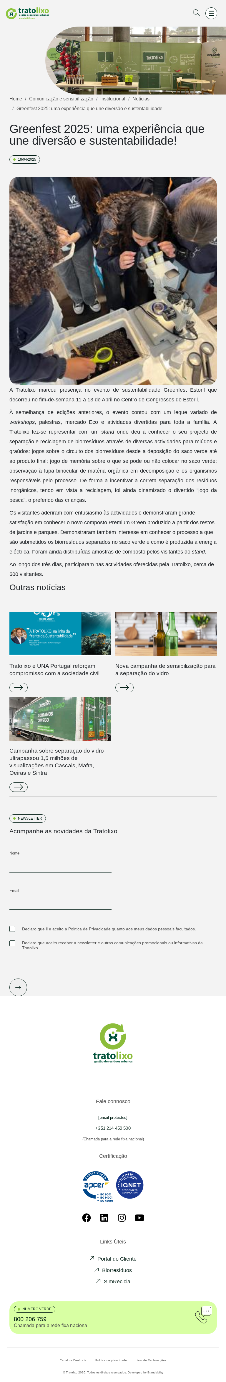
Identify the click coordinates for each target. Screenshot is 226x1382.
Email (14, 890)
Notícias (140, 98)
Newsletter (30, 818)
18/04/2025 (27, 159)
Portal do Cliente (117, 1259)
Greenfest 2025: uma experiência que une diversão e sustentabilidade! (90, 108)
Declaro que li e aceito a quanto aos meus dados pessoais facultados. (109, 929)
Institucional (112, 98)
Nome (14, 853)
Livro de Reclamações (151, 1360)
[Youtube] (139, 1217)
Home (15, 98)
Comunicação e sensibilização (61, 98)
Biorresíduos (117, 1270)
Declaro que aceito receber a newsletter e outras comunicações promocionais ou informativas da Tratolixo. (112, 945)
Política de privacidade (111, 1360)
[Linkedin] (104, 1217)
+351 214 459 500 (112, 1128)
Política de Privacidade (89, 929)
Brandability (155, 1372)
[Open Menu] (211, 13)
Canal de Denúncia (73, 1360)
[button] (196, 13)
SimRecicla (117, 1282)
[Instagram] (121, 1217)
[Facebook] (86, 1217)
